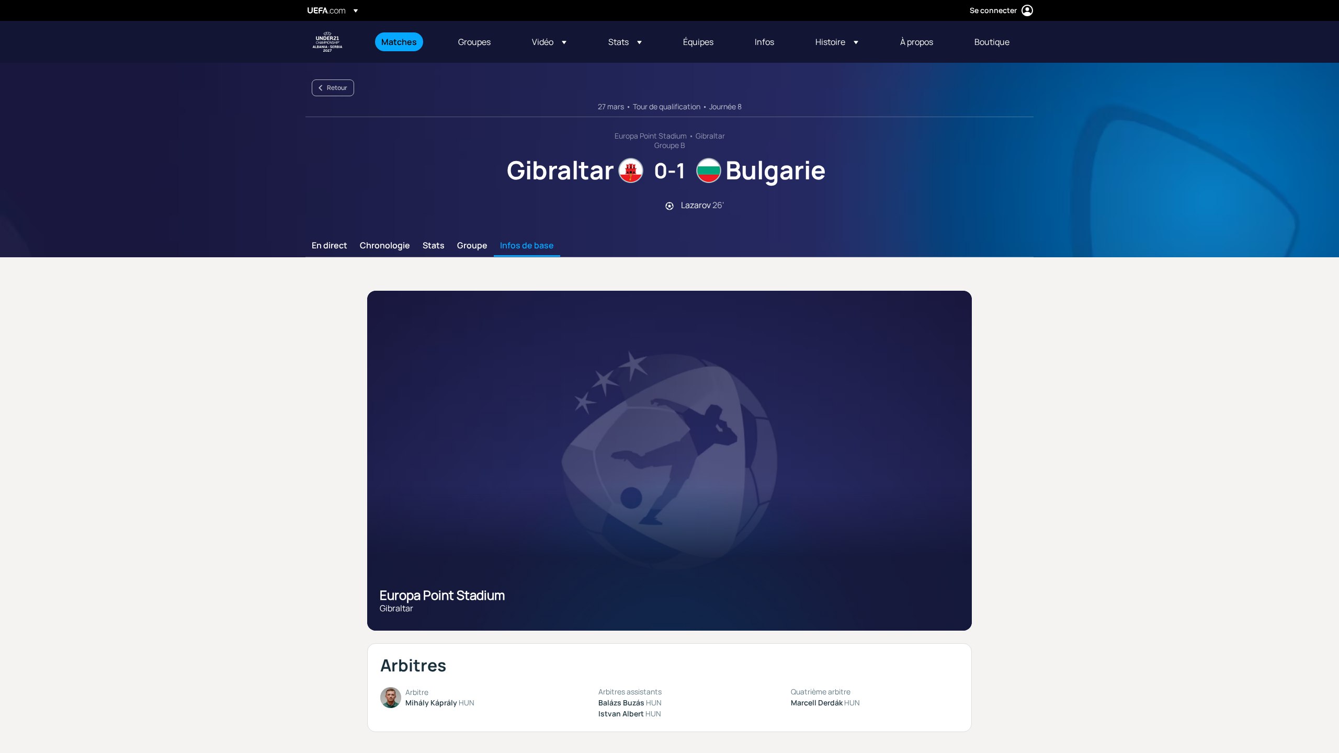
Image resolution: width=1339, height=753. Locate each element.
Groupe (472, 245)
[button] (549, 42)
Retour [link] (337, 87)
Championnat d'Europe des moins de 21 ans (327, 42)
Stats (434, 245)
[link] (399, 42)
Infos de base (527, 245)
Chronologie (385, 245)
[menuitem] (407, 42)
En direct (329, 245)
